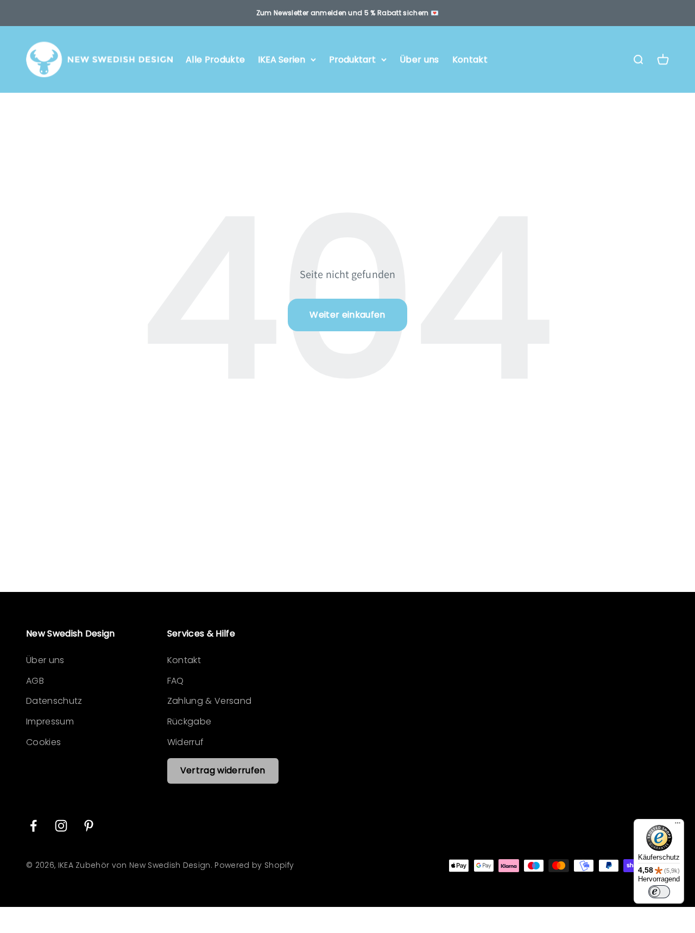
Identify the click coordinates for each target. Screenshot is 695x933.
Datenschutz (54, 701)
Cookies (43, 742)
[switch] (659, 891)
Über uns (419, 59)
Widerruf (185, 742)
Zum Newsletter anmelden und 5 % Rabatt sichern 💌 (347, 12)
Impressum (50, 721)
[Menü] (677, 825)
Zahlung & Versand (209, 701)
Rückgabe (189, 721)
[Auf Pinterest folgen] (88, 825)
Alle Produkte (215, 59)
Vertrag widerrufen (223, 770)
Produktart (352, 59)
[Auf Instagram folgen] (61, 825)
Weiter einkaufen (347, 314)
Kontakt (470, 59)
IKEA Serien (281, 59)
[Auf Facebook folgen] (33, 825)
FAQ (175, 680)
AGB (35, 680)
